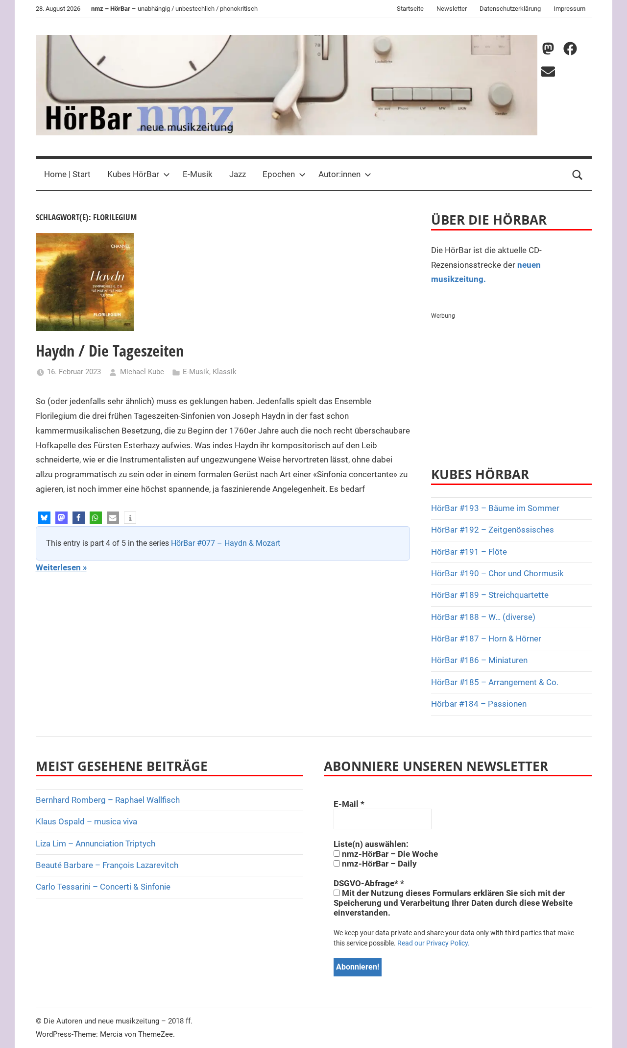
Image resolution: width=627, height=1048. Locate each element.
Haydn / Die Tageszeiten (110, 350)
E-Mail (349, 804)
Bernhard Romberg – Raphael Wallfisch (108, 800)
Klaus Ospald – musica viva (86, 821)
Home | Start (67, 174)
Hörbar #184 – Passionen (479, 704)
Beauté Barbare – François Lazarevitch (107, 865)
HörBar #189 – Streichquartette (490, 595)
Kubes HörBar (133, 174)
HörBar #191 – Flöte (469, 552)
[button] (44, 517)
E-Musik (198, 174)
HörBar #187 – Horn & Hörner (486, 638)
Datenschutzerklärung (510, 8)
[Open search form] (577, 174)
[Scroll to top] (608, 1029)
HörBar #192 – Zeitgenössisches (492, 530)
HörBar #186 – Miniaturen (479, 660)
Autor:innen (339, 174)
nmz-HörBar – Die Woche (389, 854)
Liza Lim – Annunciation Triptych (95, 843)
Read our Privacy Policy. (433, 943)
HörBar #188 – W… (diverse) (483, 617)
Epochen (279, 174)
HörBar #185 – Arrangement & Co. (494, 682)
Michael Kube (142, 371)
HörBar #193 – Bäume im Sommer (495, 508)
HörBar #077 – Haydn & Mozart (225, 543)
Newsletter (451, 8)
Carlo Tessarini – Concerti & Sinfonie (103, 887)
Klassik (225, 371)
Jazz (237, 174)
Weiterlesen (58, 567)
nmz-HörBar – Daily (378, 864)
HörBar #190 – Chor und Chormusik (497, 573)
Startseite (410, 8)
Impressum (569, 8)
